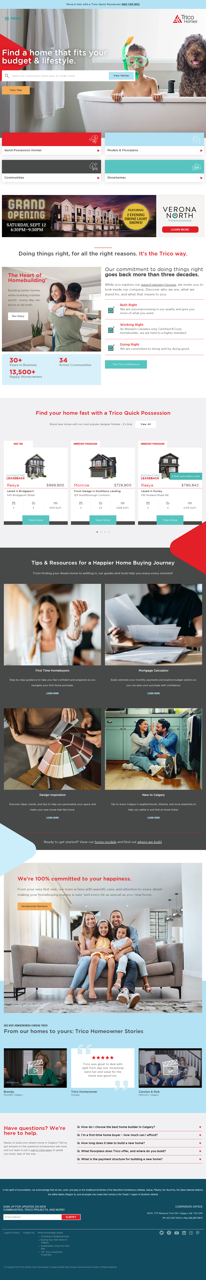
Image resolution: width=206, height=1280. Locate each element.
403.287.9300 (174, 1218)
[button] (97, 532)
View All (145, 424)
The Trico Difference (126, 364)
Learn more (52, 693)
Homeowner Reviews (34, 906)
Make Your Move (131, 4)
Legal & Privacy (12, 1233)
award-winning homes (158, 284)
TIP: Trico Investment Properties (51, 1253)
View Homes (121, 76)
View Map (16, 90)
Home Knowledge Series (50, 1233)
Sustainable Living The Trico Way (55, 1247)
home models (105, 842)
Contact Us (28, 1233)
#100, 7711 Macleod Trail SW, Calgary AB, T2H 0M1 (175, 1213)
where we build (149, 842)
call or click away (41, 1150)
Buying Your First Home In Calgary (54, 1241)
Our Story (18, 316)
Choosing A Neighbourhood (55, 1237)
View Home (35, 520)
